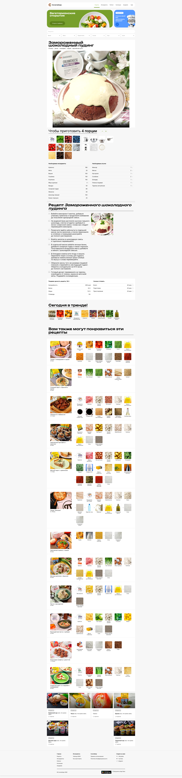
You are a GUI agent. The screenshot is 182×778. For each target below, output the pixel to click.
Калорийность (52, 285)
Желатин (51, 192)
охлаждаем (63, 48)
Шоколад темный (53, 195)
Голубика (51, 176)
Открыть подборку (57, 23)
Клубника (51, 179)
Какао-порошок (53, 198)
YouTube (120, 758)
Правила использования (97, 756)
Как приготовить (77, 758)
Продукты (51, 710)
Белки (50, 288)
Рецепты (97, 5)
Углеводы (51, 294)
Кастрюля (95, 173)
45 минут (50, 48)
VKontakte (121, 756)
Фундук (50, 186)
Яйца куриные (52, 183)
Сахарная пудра (53, 189)
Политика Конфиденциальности (99, 758)
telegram (120, 761)
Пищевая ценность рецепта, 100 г (59, 281)
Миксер (94, 167)
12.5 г (89, 291)
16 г (90, 294)
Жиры (50, 291)
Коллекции (118, 5)
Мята (50, 170)
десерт (56, 48)
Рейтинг (112, 5)
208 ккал (88, 285)
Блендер (95, 179)
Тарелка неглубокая (98, 186)
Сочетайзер (57, 5)
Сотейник (95, 176)
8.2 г (89, 288)
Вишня (50, 173)
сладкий (69, 48)
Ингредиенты (104, 5)
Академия (125, 5)
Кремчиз (51, 167)
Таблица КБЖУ (77, 756)
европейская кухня (77, 48)
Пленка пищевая (97, 183)
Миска (94, 170)
